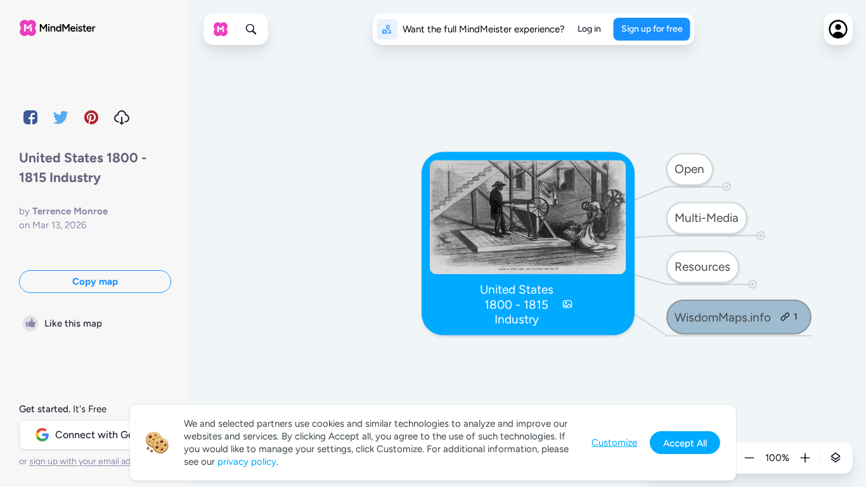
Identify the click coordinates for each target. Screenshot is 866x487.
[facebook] (30, 117)
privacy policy (246, 461)
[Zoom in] (805, 457)
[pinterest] (91, 117)
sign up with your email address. (92, 461)
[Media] (567, 304)
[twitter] (60, 117)
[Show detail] (835, 457)
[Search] (251, 29)
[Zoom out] (749, 457)
